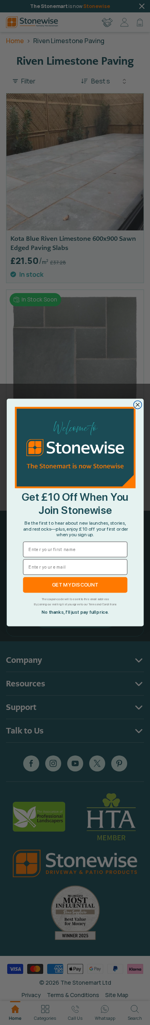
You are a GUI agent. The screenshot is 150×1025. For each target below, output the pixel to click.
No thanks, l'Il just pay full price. (75, 612)
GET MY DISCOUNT (75, 585)
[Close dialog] (137, 405)
